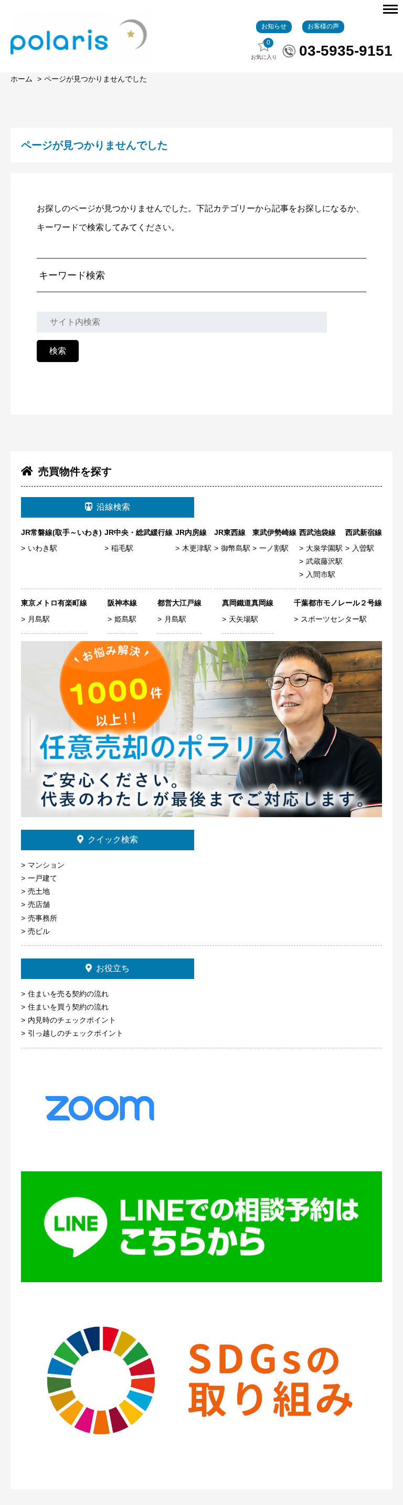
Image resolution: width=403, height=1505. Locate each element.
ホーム (21, 79)
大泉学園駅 (324, 548)
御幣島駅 (235, 548)
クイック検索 (113, 839)
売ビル (39, 931)
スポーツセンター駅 (334, 619)
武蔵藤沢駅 (324, 561)
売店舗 (39, 904)
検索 (57, 350)
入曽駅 (363, 548)
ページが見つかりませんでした (95, 79)
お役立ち (113, 968)
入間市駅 (320, 574)
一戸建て (42, 878)
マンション (46, 865)
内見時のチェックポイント (72, 1020)
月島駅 (39, 619)
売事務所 (42, 918)
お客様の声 (323, 26)
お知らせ (274, 26)
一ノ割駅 (274, 548)
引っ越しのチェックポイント (75, 1033)
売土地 (39, 891)
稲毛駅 (122, 548)
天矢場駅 (243, 619)
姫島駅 (125, 619)
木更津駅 (196, 548)
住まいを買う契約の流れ (68, 1007)
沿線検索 (113, 506)
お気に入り (264, 49)
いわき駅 (42, 548)
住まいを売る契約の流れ (68, 993)
